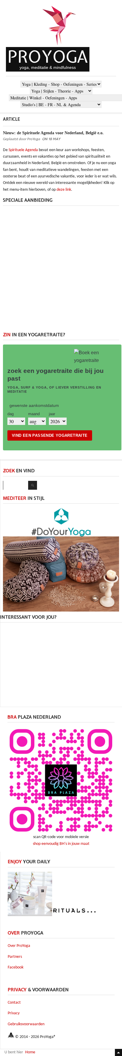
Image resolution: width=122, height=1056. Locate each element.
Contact (14, 1002)
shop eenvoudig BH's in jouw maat (61, 844)
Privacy (14, 1013)
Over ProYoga (19, 946)
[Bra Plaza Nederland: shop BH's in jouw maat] (61, 833)
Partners (15, 957)
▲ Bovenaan (118, 1052)
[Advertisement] (61, 271)
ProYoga (47, 57)
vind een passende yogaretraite (50, 435)
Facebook (15, 967)
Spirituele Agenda (23, 150)
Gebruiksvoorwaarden (26, 1024)
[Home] (59, 46)
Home (30, 1052)
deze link (64, 189)
